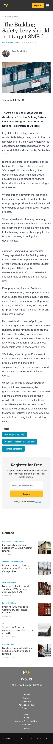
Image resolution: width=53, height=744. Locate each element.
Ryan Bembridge (19, 51)
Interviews (26, 724)
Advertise (26, 701)
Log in (38, 502)
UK (3, 623)
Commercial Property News (13, 541)
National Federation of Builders (20, 442)
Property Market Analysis (12, 562)
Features (26, 728)
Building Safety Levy (14, 434)
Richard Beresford (13, 449)
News (26, 718)
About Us (26, 694)
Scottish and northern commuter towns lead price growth (18, 630)
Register (38, 5)
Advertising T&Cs (26, 705)
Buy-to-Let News (9, 582)
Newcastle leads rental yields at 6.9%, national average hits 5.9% (15, 589)
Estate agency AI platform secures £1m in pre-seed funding (17, 651)
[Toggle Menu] (47, 5)
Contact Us (26, 708)
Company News (8, 644)
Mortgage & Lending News (26, 721)
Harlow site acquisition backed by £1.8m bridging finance (17, 548)
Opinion (26, 714)
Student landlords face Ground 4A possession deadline (15, 609)
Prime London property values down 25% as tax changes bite (16, 568)
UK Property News (10, 16)
